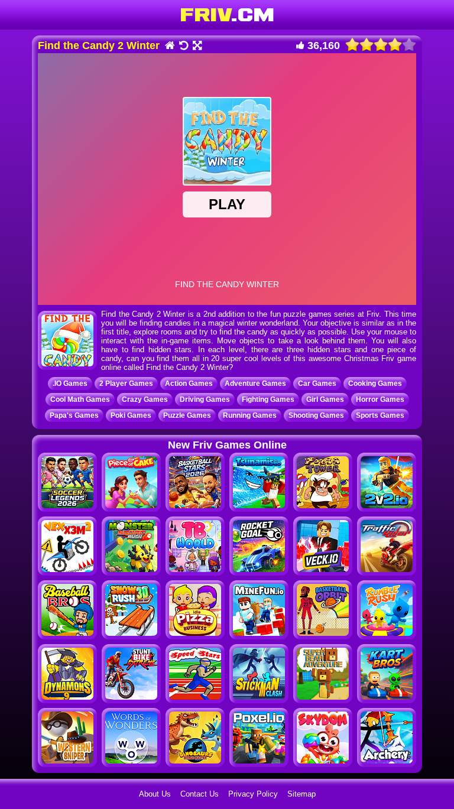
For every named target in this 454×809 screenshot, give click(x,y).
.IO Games (70, 383)
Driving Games (205, 399)
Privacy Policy (253, 793)
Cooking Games (375, 383)
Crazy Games (145, 399)
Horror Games (380, 399)
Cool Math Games (80, 399)
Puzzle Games (187, 415)
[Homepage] (169, 46)
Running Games (250, 415)
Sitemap (301, 793)
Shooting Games (316, 415)
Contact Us (199, 793)
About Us (155, 793)
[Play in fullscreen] (196, 46)
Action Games (189, 383)
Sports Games (380, 415)
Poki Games (131, 415)
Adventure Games (255, 383)
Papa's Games (74, 415)
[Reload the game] (183, 46)
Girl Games (325, 399)
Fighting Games (268, 399)
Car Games (317, 383)
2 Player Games (126, 383)
